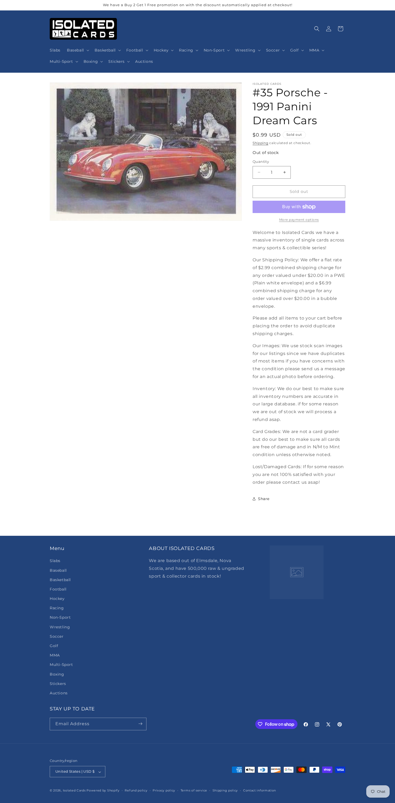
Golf (54, 645)
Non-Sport (60, 617)
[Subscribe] (140, 723)
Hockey (57, 598)
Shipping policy (225, 790)
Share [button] (264, 498)
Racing (57, 608)
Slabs (55, 560)
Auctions (59, 693)
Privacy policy (164, 790)
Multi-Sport (61, 664)
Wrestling (60, 626)
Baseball (58, 570)
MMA (55, 655)
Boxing (57, 674)
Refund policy (136, 790)
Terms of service (194, 790)
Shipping (260, 143)
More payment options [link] (299, 220)
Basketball (60, 579)
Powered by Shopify (103, 791)
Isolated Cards (75, 791)
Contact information (259, 790)
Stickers (58, 683)
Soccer (57, 636)
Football (58, 588)
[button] (77, 50)
